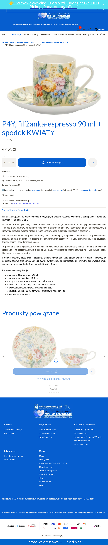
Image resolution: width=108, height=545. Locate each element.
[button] (102, 9)
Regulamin (9, 433)
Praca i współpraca (48, 470)
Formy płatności (81, 433)
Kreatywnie (44, 459)
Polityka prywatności (13, 456)
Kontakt (42, 485)
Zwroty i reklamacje (13, 429)
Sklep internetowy (51, 536)
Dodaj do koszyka (54, 162)
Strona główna (8, 42)
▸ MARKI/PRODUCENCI (26, 42)
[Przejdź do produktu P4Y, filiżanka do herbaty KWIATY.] (54, 347)
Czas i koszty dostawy (84, 429)
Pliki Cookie (9, 459)
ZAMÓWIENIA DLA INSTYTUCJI (53, 463)
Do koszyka (48, 371)
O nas (41, 456)
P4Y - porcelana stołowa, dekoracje (53, 42)
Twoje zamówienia (47, 429)
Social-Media (45, 481)
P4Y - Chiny (7, 139)
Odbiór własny (81, 444)
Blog (41, 478)
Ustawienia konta (47, 433)
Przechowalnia (45, 437)
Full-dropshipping (47, 474)
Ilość (4, 156)
